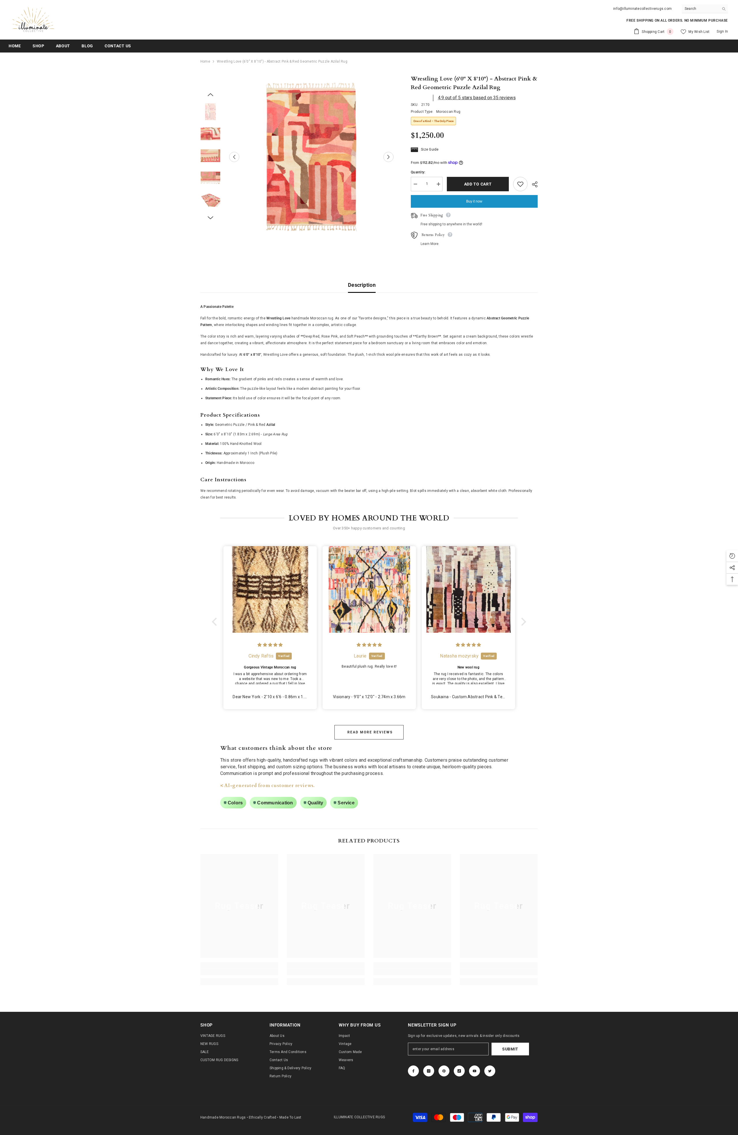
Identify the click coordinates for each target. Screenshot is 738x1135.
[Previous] (234, 157)
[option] (311, 156)
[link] (239, 972)
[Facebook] (413, 1070)
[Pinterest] (443, 1070)
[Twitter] (489, 1070)
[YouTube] (474, 1070)
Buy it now (474, 201)
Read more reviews (370, 732)
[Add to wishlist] (520, 184)
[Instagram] (428, 1070)
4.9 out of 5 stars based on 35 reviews (477, 97)
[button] (216, 622)
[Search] (705, 8)
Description (362, 285)
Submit (510, 1049)
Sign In (722, 31)
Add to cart (476, 184)
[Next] (388, 157)
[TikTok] (459, 1070)
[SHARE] (533, 184)
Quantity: (418, 172)
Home (205, 61)
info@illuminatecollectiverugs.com (642, 9)
